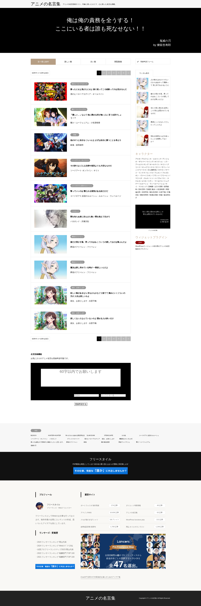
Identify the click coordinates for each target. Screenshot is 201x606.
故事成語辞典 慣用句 (99, 527)
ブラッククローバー (73, 439)
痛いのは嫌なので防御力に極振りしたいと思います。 (47, 442)
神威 (160, 195)
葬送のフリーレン (71, 442)
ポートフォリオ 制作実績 (99, 505)
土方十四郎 (158, 186)
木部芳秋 (145, 192)
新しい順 (68, 62)
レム (162, 184)
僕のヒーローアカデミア (92, 439)
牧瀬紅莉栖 (154, 195)
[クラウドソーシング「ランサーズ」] (55, 568)
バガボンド (53, 439)
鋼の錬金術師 (105, 442)
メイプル (157, 178)
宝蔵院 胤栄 (150, 189)
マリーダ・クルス (141, 178)
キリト (163, 164)
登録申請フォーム (146, 62)
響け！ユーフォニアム (143, 442)
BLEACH (33, 435)
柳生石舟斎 (154, 192)
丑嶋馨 (150, 186)
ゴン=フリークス (148, 167)
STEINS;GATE (108, 435)
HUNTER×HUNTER (54, 435)
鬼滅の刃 (33, 445)
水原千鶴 (162, 192)
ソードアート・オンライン (39, 439)
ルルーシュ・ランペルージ (150, 184)
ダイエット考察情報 (144, 505)
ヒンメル (150, 173)
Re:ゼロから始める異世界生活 (75, 435)
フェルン (157, 173)
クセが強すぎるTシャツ (100, 520)
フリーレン (165, 175)
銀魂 (85, 442)
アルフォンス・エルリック (151, 159)
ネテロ (160, 170)
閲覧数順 (118, 62)
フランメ (156, 175)
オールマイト (155, 164)
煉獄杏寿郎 (144, 195)
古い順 (93, 62)
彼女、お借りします (108, 439)
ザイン (164, 167)
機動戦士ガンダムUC (126, 439)
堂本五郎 (141, 189)
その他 (124, 435)
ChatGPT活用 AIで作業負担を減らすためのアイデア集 (100, 577)
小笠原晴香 (160, 189)
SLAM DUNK (91, 435)
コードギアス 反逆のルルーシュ (149, 435)
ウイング (150, 162)
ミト (151, 178)
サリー (157, 167)
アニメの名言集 (152, 230)
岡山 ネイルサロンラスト (145, 527)
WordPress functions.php (144, 520)
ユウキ (144, 181)
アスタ (137, 159)
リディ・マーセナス (155, 181)
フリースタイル (100, 459)
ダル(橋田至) (152, 170)
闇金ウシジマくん (124, 442)
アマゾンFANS (100, 513)
